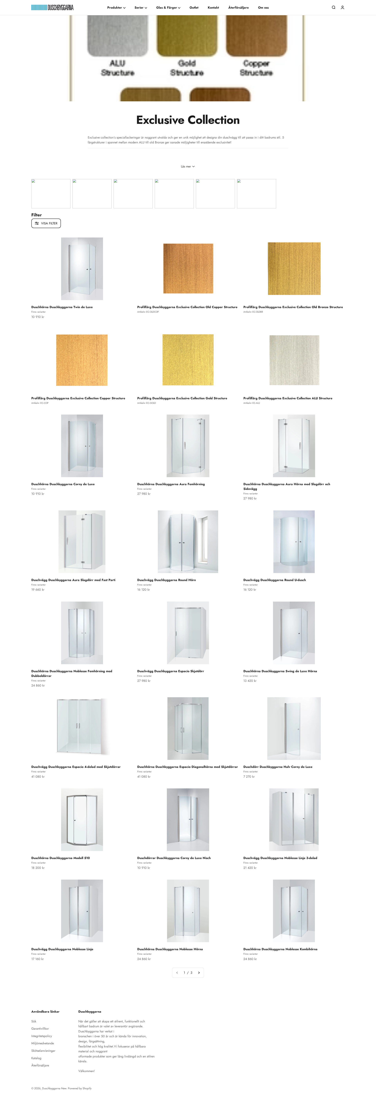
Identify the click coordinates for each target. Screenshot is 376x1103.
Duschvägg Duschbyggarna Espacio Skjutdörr (170, 671)
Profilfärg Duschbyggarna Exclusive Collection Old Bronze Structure (293, 307)
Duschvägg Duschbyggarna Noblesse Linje (62, 949)
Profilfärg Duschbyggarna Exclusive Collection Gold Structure (182, 398)
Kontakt (213, 7)
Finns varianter (38, 312)
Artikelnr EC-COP (40, 403)
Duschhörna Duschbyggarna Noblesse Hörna (170, 949)
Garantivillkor (40, 1028)
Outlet (194, 7)
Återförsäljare (238, 7)
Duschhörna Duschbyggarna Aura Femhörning (171, 484)
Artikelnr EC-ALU (251, 403)
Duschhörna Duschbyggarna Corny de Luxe (63, 484)
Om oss (263, 7)
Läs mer (186, 166)
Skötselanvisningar (43, 1050)
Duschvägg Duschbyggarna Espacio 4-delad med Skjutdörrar (76, 767)
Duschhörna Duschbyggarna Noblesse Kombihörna (280, 949)
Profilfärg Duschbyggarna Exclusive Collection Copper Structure (78, 398)
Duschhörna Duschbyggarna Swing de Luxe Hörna (280, 671)
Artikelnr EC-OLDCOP (148, 312)
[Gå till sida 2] (199, 973)
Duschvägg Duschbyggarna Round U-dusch (274, 580)
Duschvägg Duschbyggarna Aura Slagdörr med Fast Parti (73, 580)
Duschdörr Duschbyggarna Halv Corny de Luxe (277, 767)
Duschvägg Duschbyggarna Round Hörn (166, 580)
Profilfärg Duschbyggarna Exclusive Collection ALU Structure (287, 398)
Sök (33, 1021)
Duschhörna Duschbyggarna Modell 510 (60, 858)
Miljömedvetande (42, 1043)
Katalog (36, 1058)
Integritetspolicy (41, 1036)
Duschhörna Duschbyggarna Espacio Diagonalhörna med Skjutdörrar (187, 767)
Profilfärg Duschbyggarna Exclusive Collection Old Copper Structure (187, 307)
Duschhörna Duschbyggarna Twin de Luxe (62, 307)
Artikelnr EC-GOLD (146, 403)
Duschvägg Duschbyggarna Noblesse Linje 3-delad (280, 858)
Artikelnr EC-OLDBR (253, 312)
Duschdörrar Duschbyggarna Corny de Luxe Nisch (174, 858)
